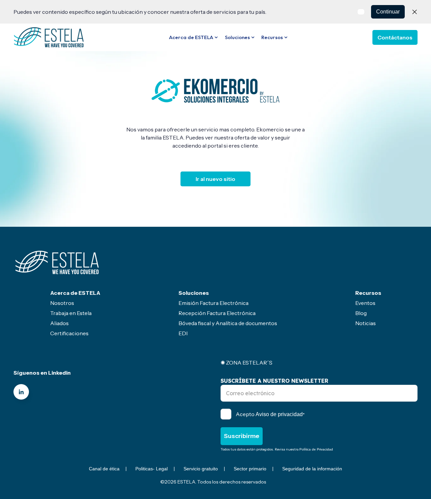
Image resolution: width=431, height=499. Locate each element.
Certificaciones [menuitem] (69, 333)
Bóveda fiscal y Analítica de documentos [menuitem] (227, 323)
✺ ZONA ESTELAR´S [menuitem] (246, 362)
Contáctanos (394, 37)
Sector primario (250, 468)
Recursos (272, 37)
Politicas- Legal (151, 468)
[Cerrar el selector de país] (414, 12)
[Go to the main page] (48, 37)
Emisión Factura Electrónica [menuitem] (213, 303)
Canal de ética (104, 468)
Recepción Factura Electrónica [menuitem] (217, 313)
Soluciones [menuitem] (193, 292)
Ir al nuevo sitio (215, 179)
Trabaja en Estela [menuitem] (71, 313)
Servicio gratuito (201, 468)
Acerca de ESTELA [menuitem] (75, 292)
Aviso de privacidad (279, 414)
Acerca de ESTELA (191, 37)
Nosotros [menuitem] (62, 303)
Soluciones (237, 37)
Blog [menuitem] (361, 313)
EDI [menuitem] (183, 333)
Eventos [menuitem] (365, 303)
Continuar (388, 11)
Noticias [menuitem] (365, 323)
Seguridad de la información (312, 468)
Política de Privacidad (316, 449)
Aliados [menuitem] (59, 323)
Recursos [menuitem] (368, 292)
